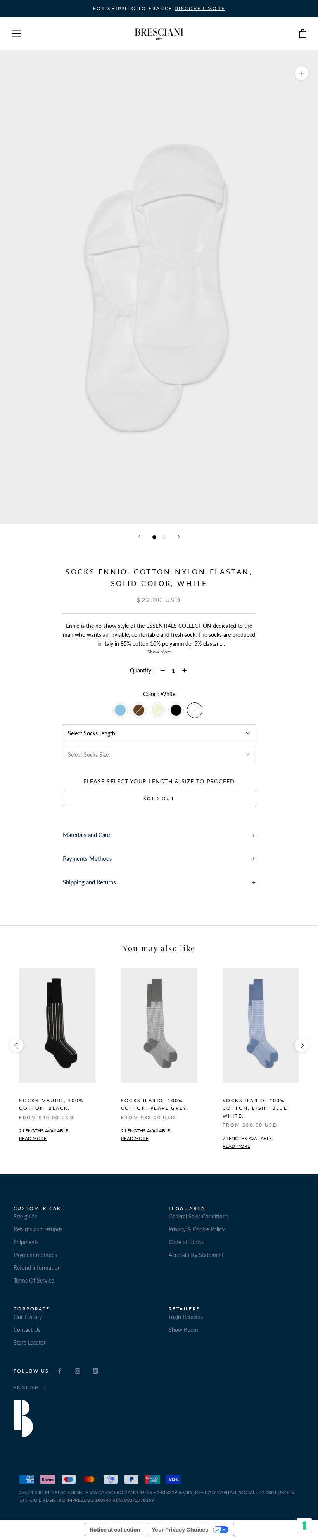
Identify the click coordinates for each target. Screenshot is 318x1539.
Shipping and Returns (89, 882)
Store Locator (30, 1342)
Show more (159, 652)
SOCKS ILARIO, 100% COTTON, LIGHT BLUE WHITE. (255, 1108)
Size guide (25, 1216)
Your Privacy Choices (180, 1529)
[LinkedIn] (95, 1370)
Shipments (26, 1242)
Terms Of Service (34, 1280)
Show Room (183, 1329)
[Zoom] (301, 73)
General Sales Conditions (198, 1216)
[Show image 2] (164, 537)
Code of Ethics (186, 1242)
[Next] (179, 536)
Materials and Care (86, 834)
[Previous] (139, 536)
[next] (301, 1045)
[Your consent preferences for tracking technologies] (304, 1525)
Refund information (37, 1267)
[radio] (120, 710)
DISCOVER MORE (200, 8)
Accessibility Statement (196, 1254)
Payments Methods (87, 858)
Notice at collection (115, 1529)
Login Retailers (186, 1317)
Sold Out (159, 798)
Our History (28, 1317)
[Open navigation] (16, 33)
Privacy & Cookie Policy (197, 1229)
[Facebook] (59, 1370)
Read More (135, 1138)
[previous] (16, 1045)
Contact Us (27, 1329)
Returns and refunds (38, 1229)
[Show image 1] (154, 537)
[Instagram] (77, 1370)
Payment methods (35, 1254)
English (27, 1387)
